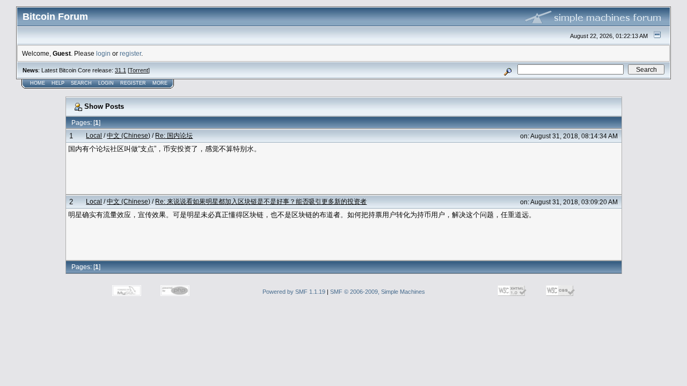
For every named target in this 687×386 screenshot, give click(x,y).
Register (133, 83)
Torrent (138, 70)
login (103, 53)
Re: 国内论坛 (174, 135)
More (159, 83)
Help (58, 83)
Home (37, 83)
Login (106, 83)
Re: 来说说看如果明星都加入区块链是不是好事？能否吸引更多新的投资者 (261, 201)
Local (94, 135)
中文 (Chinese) (128, 135)
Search (81, 83)
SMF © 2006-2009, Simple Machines (377, 291)
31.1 (120, 70)
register (130, 53)
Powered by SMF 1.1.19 (293, 291)
